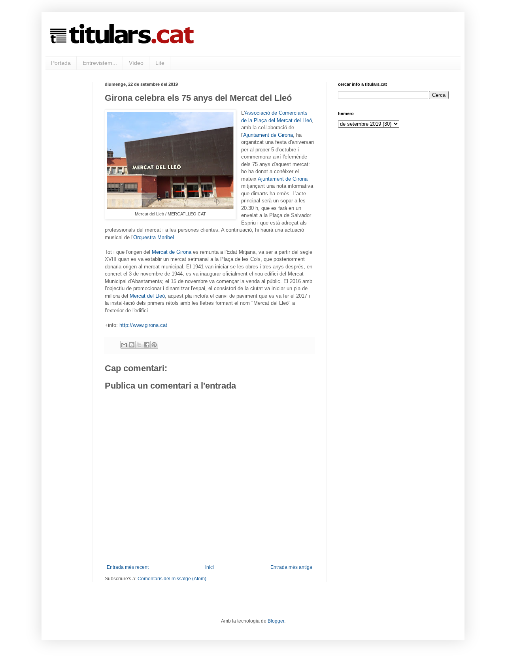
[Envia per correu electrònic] (124, 345)
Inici (209, 567)
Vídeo (136, 63)
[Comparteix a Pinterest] (154, 345)
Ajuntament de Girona (268, 135)
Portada (61, 63)
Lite (159, 63)
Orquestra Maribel (153, 237)
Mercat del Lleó (147, 296)
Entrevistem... (100, 63)
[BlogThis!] (132, 345)
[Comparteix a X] (139, 345)
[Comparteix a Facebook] (147, 345)
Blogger (276, 621)
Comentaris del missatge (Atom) (172, 578)
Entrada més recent (128, 567)
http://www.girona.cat (143, 325)
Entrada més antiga (291, 567)
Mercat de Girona (171, 252)
